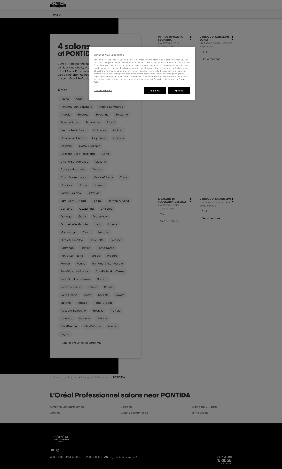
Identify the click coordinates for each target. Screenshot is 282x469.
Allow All (179, 91)
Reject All (155, 91)
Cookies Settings (103, 90)
